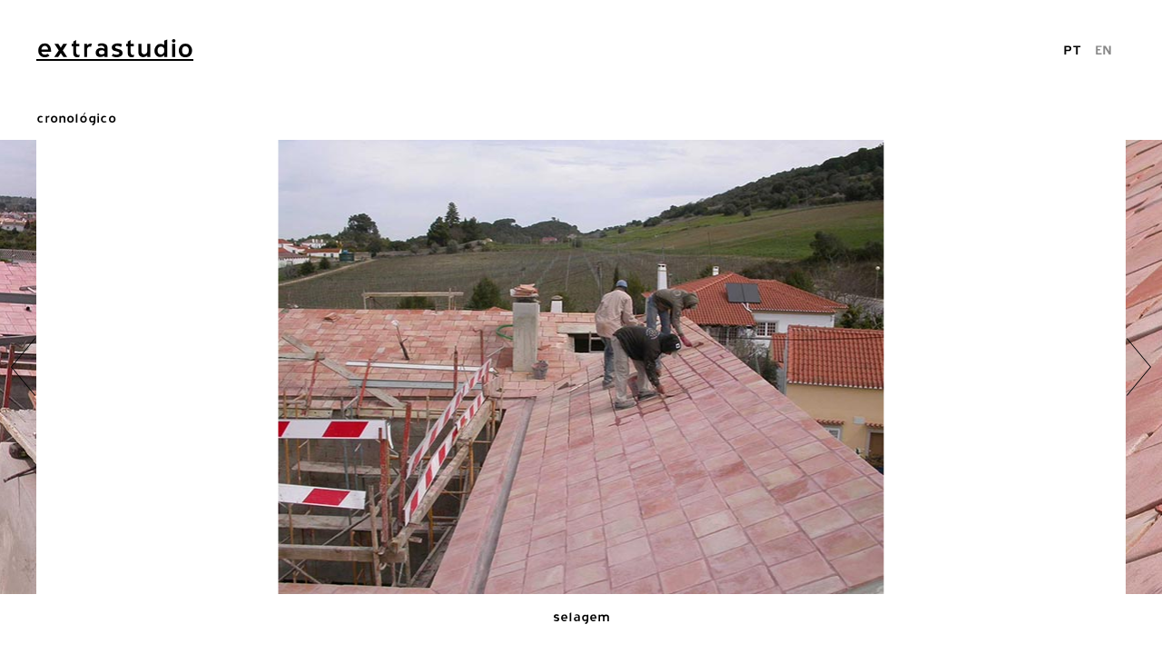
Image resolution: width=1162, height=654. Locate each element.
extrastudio (114, 48)
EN (1103, 49)
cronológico (76, 117)
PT (1072, 49)
